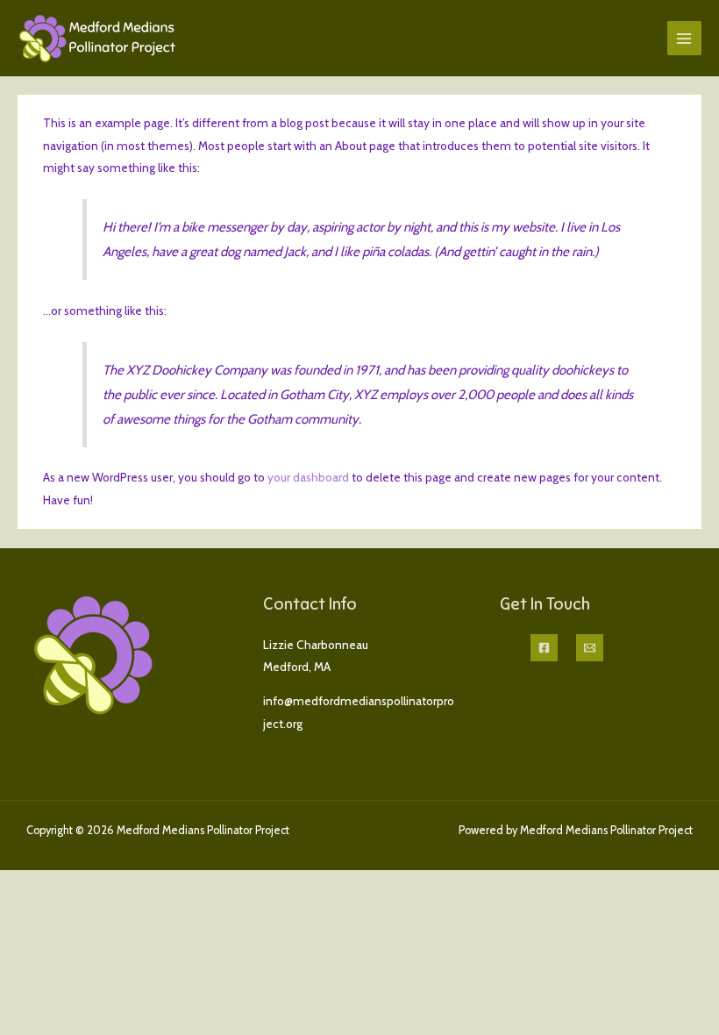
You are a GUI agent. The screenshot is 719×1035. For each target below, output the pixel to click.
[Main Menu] (684, 38)
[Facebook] (544, 647)
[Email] (589, 647)
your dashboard (308, 477)
